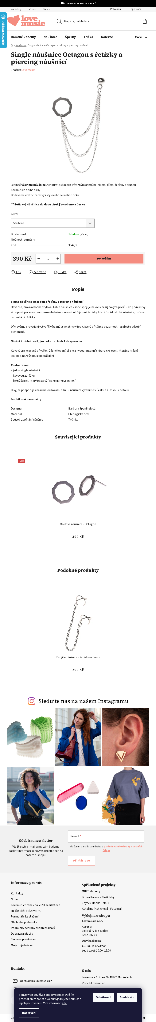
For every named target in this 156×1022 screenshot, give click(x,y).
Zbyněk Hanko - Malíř (95, 903)
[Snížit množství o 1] (38, 258)
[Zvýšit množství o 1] (57, 258)
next (142, 501)
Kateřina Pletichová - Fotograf (102, 909)
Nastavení (29, 1013)
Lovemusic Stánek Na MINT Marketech (107, 977)
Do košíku (104, 258)
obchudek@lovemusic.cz (36, 981)
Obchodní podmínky (24, 922)
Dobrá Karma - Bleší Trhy (98, 897)
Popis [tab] (78, 289)
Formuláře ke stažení (24, 916)
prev (14, 501)
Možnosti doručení (23, 240)
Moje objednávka (22, 945)
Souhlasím (127, 997)
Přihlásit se (81, 860)
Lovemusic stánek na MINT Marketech (35, 905)
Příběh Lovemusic (93, 983)
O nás (32, 9)
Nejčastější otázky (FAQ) (26, 911)
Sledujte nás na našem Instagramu (83, 701)
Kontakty (16, 9)
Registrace (135, 9)
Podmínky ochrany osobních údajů (33, 928)
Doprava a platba (22, 934)
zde (64, 1003)
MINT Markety (91, 891)
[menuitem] (23, 37)
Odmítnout (103, 997)
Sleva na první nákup (24, 939)
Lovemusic (28, 70)
